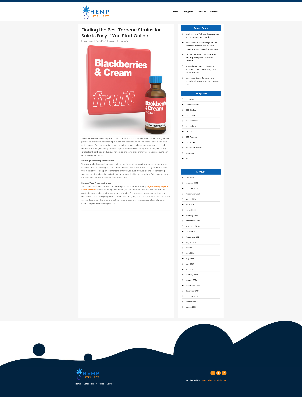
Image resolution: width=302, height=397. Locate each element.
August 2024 (191, 242)
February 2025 (192, 215)
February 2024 (192, 274)
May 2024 (190, 258)
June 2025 (190, 204)
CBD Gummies (192, 121)
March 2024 (191, 269)
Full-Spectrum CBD (194, 147)
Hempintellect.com (209, 380)
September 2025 (193, 194)
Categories (187, 11)
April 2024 (190, 264)
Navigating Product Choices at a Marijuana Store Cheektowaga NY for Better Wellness (202, 69)
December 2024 (193, 221)
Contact (214, 11)
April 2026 (190, 177)
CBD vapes (190, 142)
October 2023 (192, 296)
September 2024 (193, 237)
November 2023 (192, 291)
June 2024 (190, 253)
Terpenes (190, 153)
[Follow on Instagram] (224, 373)
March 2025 (191, 210)
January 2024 (191, 280)
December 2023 (193, 285)
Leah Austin (89, 41)
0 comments (122, 41)
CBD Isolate (191, 126)
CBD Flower (190, 115)
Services (202, 11)
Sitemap (222, 380)
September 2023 (193, 301)
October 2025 (192, 188)
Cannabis (111, 41)
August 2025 (191, 199)
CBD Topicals (191, 137)
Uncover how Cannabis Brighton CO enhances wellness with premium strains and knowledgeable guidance (202, 45)
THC (187, 158)
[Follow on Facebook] (212, 373)
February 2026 (192, 183)
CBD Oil (189, 131)
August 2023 (191, 307)
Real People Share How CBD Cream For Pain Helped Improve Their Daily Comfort (203, 57)
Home (175, 11)
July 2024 (189, 248)
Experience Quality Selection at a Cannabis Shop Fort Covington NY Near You (203, 81)
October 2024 (192, 231)
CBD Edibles (191, 110)
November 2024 (192, 226)
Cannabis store (192, 104)
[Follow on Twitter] (218, 373)
